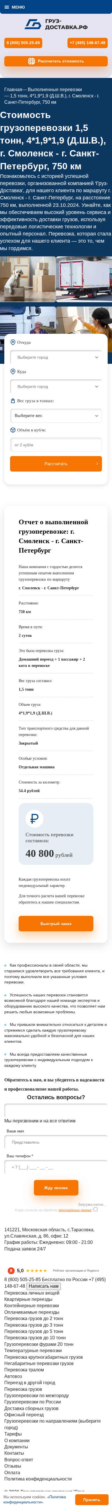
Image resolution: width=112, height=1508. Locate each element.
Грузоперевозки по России (32, 1401)
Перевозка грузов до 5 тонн (33, 1331)
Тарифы (13, 1434)
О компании (17, 1440)
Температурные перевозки (33, 1350)
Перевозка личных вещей (31, 1293)
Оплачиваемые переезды (31, 1312)
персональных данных (75, 1210)
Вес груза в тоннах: (35, 400)
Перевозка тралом (24, 1369)
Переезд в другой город (29, 1382)
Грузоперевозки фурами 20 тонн (39, 1344)
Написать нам (44, 1286)
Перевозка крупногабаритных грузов (43, 1357)
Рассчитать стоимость (61, 61)
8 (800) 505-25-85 (23, 42)
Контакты (14, 1453)
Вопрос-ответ (18, 1459)
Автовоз (13, 1376)
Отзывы (12, 1466)
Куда (21, 371)
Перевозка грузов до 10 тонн (35, 1337)
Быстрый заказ (56, 923)
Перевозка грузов (23, 1389)
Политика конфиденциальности (38, 1478)
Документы (16, 1446)
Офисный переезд (24, 1414)
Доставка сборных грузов (31, 1408)
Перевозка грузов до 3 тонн (33, 1325)
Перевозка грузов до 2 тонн (33, 1318)
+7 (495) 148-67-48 (87, 42)
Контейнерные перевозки (31, 1305)
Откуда (24, 342)
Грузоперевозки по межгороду (36, 1395)
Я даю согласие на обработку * (54, 1210)
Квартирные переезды (28, 1299)
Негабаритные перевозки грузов (39, 1363)
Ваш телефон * (20, 1156)
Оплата (12, 1472)
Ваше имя (15, 1131)
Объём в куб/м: (31, 430)
